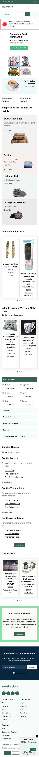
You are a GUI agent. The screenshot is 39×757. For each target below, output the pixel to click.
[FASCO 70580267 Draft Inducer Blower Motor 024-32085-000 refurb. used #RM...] (28, 578)
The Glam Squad (12, 500)
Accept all (7, 753)
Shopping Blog (7, 716)
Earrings (10, 275)
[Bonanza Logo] (7, 7)
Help (34, 2)
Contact (4, 719)
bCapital (23, 716)
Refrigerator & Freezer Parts (10, 591)
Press (22, 709)
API (3, 709)
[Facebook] (4, 693)
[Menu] (35, 7)
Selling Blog (6, 713)
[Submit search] (27, 14)
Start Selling (19, 634)
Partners (23, 706)
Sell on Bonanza (7, 2)
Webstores (24, 713)
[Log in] (31, 7)
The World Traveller (13, 530)
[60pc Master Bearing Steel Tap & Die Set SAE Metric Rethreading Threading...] (10, 343)
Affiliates (5, 706)
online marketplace (22, 619)
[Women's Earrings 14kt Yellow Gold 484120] (10, 267)
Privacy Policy (6, 735)
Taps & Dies (10, 353)
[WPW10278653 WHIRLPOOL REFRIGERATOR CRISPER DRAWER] (10, 578)
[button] (17, 300)
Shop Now (8, 130)
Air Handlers (28, 593)
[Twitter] (8, 693)
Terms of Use (6, 739)
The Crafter (9, 471)
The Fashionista (11, 507)
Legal (22, 703)
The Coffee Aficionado (14, 477)
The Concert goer (12, 537)
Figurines (28, 351)
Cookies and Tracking (9, 732)
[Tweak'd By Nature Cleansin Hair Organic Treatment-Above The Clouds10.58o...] (28, 267)
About (4, 703)
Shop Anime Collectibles (20, 48)
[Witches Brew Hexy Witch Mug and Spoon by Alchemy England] (28, 343)
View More (19, 545)
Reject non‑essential (17, 753)
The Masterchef (11, 474)
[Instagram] (17, 693)
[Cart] (27, 7)
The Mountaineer (12, 534)
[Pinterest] (13, 693)
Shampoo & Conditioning (28, 294)
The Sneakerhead (12, 504)
